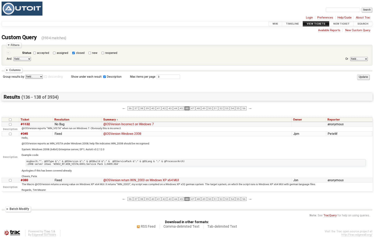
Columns (15, 70)
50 (209, 108)
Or (346, 58)
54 (232, 108)
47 (192, 108)
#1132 (25, 124)
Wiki (275, 23)
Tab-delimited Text (222, 226)
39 (147, 108)
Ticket (24, 119)
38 (141, 108)
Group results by (13, 76)
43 (170, 108)
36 (130, 108)
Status (26, 53)
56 (243, 108)
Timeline (292, 23)
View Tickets (316, 23)
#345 (24, 134)
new (94, 53)
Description (114, 76)
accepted (43, 53)
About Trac (363, 17)
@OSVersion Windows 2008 (122, 134)
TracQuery (330, 215)
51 (215, 108)
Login (309, 17)
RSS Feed (148, 226)
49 (204, 108)
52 (221, 108)
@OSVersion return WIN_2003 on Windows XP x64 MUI (141, 180)
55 (238, 108)
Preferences (325, 17)
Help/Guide (345, 17)
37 (136, 108)
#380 (24, 180)
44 (175, 108)
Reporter (333, 119)
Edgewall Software (44, 234)
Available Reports (329, 30)
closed (80, 53)
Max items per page (142, 76)
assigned (62, 53)
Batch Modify (19, 209)
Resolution (61, 119)
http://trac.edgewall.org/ (356, 234)
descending (55, 76)
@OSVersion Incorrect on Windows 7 (128, 124)
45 (181, 108)
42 (164, 108)
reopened (111, 53)
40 (152, 108)
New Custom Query (357, 30)
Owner (297, 119)
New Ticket (341, 23)
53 (226, 108)
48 (198, 108)
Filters (15, 45)
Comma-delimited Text (181, 226)
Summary (109, 119)
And (9, 58)
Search (362, 23)
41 (158, 108)
